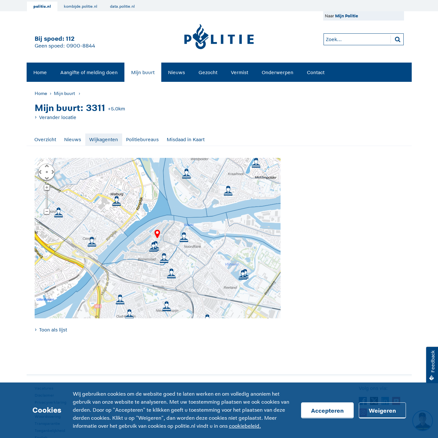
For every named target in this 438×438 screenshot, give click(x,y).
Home (40, 72)
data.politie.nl (122, 6)
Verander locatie (57, 117)
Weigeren (382, 410)
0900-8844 (80, 46)
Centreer (46, 171)
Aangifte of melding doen (89, 72)
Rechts (52, 171)
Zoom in (46, 188)
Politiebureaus (142, 139)
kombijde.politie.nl (80, 6)
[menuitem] (40, 72)
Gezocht (207, 72)
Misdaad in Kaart (186, 139)
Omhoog (46, 165)
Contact (315, 72)
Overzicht (45, 139)
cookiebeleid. (245, 426)
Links (40, 171)
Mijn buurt (143, 72)
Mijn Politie (346, 16)
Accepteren (327, 410)
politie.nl (42, 6)
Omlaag (46, 178)
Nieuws (176, 72)
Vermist (239, 72)
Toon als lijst (53, 330)
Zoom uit (46, 212)
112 (70, 39)
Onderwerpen (277, 72)
